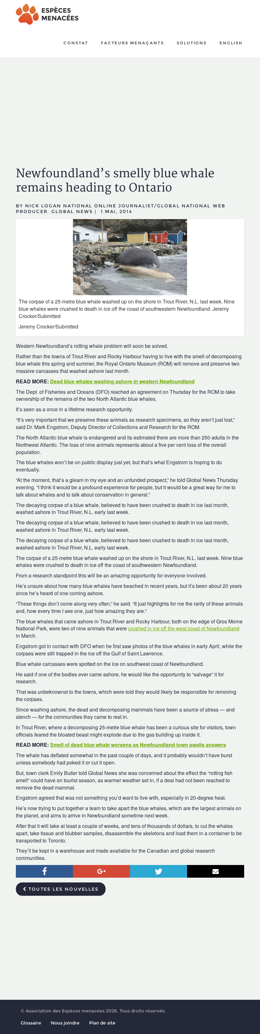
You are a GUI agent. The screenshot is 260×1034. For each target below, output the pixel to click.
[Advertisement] (130, 106)
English (231, 42)
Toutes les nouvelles (63, 889)
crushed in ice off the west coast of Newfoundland (183, 628)
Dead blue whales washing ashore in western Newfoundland (122, 381)
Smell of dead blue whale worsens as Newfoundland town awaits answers (138, 744)
